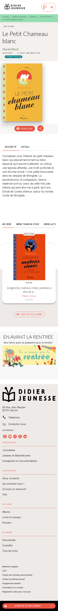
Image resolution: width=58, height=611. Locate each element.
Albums (33, 17)
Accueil (5, 17)
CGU (4, 571)
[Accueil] (14, 7)
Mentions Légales (10, 566)
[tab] (10, 147)
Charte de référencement (13, 579)
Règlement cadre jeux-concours (16, 592)
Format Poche (46, 17)
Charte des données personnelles (17, 575)
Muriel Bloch (10, 49)
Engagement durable (11, 583)
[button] (28, 53)
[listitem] (4, 436)
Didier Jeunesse (19, 17)
